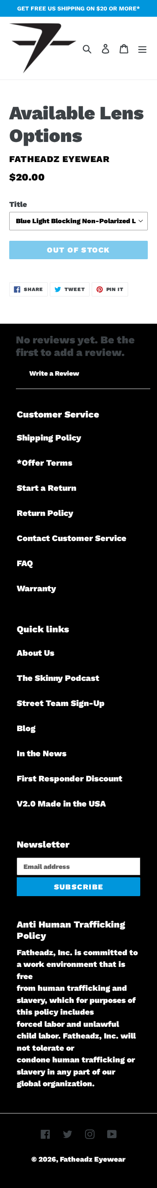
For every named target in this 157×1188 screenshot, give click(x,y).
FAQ (25, 563)
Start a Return (46, 488)
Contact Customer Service (71, 538)
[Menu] (142, 48)
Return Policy (45, 513)
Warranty (36, 588)
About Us (35, 653)
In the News (42, 753)
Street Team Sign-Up (61, 703)
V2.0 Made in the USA (61, 804)
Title (18, 204)
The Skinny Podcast (58, 678)
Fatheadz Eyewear (93, 1159)
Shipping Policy (49, 438)
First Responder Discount (69, 778)
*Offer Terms (44, 463)
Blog (26, 728)
